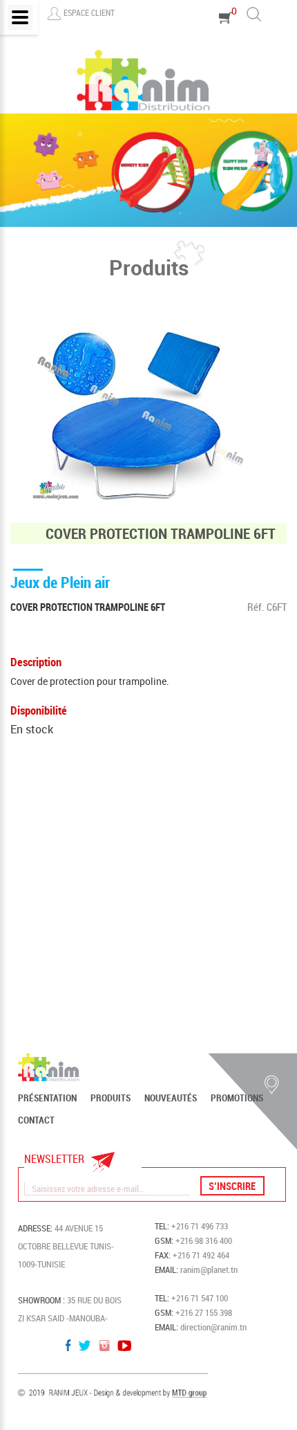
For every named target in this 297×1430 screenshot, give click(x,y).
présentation (47, 1098)
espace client (89, 12)
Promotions (237, 1098)
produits (110, 1098)
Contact (36, 1120)
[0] (226, 37)
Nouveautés (170, 1098)
